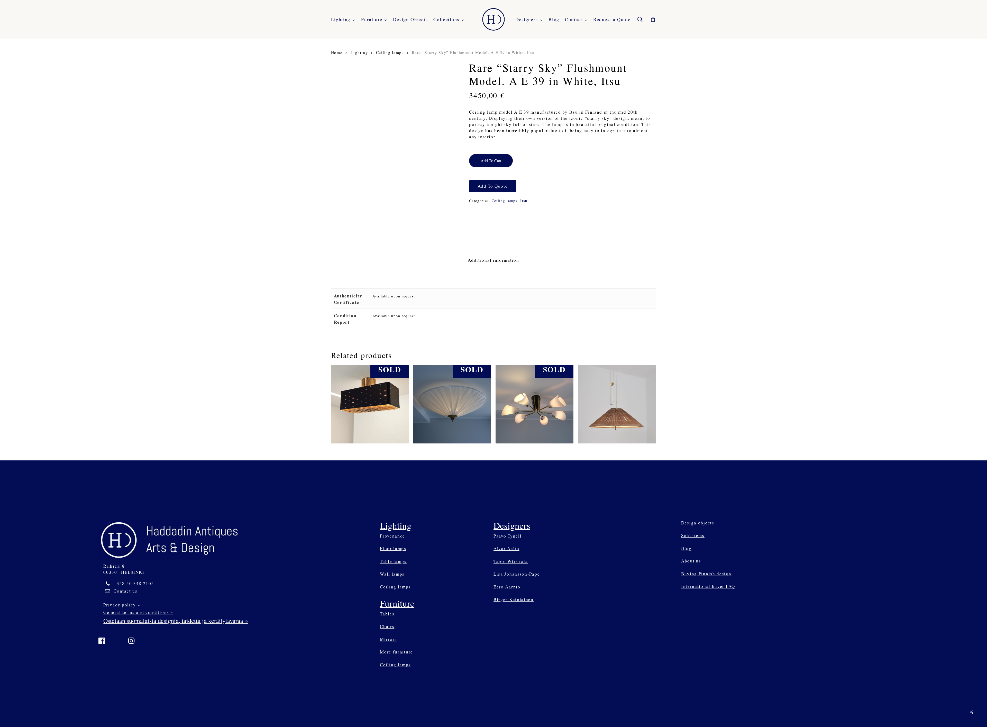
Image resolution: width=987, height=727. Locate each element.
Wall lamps (392, 574)
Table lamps (393, 561)
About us (691, 561)
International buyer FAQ (708, 586)
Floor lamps (393, 548)
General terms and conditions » (138, 612)
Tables (387, 614)
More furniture (396, 652)
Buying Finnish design (706, 574)
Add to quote (493, 186)
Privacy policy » (121, 605)
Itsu (523, 200)
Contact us (125, 591)
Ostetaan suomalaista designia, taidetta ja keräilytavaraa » (175, 620)
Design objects (697, 523)
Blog (686, 548)
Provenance (392, 536)
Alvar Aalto (506, 548)
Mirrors (388, 639)
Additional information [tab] (493, 260)
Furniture (397, 603)
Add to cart (491, 160)
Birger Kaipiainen (514, 599)
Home (337, 52)
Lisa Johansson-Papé (517, 574)
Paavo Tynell (508, 536)
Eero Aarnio (507, 587)
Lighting (359, 52)
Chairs (387, 626)
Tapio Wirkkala (511, 561)
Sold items (693, 535)
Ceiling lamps (390, 52)
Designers (512, 525)
